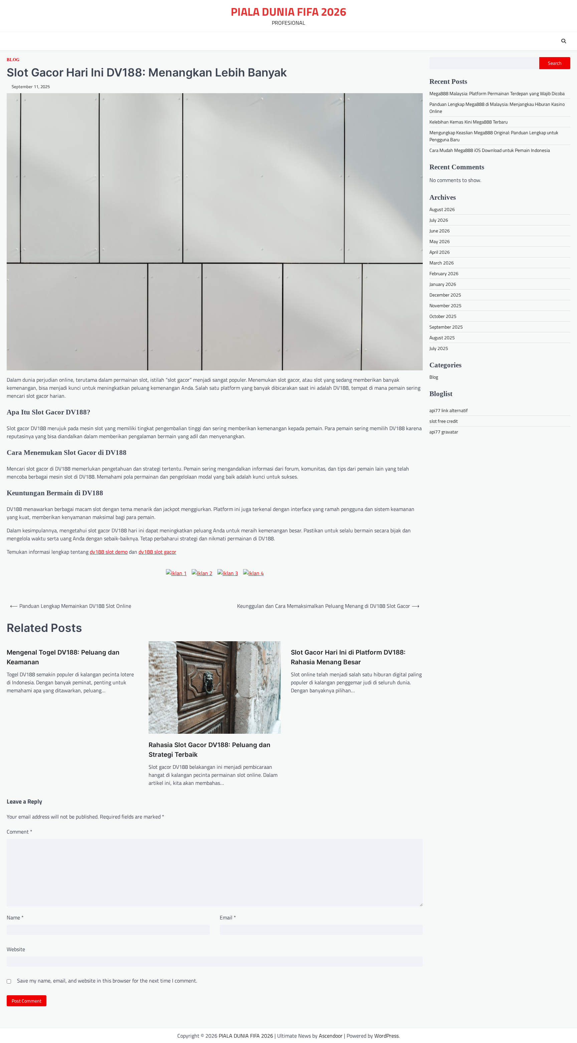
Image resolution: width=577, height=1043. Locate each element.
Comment (19, 832)
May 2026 (439, 241)
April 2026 (439, 251)
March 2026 (441, 262)
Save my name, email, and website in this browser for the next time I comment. (107, 981)
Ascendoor (331, 1036)
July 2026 (438, 219)
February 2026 (443, 273)
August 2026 (442, 209)
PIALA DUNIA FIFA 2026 (288, 11)
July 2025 (438, 348)
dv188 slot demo (109, 552)
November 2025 (445, 305)
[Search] (564, 41)
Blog (13, 59)
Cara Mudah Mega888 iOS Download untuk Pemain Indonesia (489, 150)
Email (228, 917)
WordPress (386, 1036)
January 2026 (442, 284)
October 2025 (442, 316)
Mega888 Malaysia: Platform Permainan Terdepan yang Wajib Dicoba (497, 93)
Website (16, 949)
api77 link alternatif (448, 410)
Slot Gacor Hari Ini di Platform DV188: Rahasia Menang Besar (348, 657)
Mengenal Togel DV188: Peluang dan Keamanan (63, 657)
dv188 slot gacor (157, 552)
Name (15, 917)
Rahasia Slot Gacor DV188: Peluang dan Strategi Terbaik (209, 749)
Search (555, 63)
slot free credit (443, 420)
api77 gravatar (443, 431)
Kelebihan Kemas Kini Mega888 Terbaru (468, 121)
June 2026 (439, 230)
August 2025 (442, 337)
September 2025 (446, 326)
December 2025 (445, 294)
